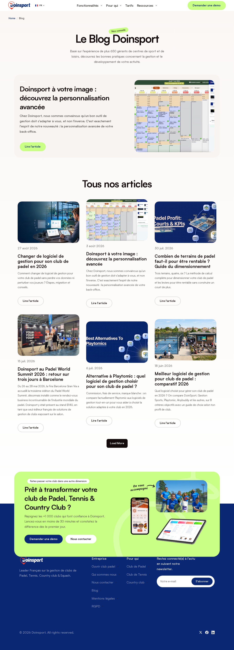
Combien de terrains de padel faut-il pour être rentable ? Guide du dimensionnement (185, 261)
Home (12, 18)
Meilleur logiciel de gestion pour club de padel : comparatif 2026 (183, 379)
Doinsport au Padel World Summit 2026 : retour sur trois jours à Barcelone (44, 374)
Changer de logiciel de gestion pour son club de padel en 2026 (44, 261)
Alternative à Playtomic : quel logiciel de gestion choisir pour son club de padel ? (116, 381)
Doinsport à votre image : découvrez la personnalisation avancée (65, 98)
